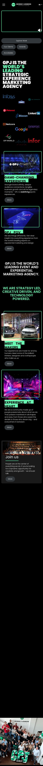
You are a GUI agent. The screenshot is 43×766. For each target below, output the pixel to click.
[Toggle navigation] (3, 5)
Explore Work (21, 40)
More (9, 200)
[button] (39, 4)
